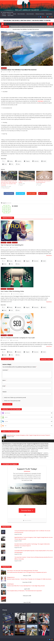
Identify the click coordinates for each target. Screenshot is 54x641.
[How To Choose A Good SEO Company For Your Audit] (27, 323)
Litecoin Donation (30, 14)
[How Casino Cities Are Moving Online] (27, 277)
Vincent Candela (15, 247)
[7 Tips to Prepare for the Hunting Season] (27, 175)
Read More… (49, 255)
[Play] (3, 441)
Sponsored (3, 68)
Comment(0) (17, 71)
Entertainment (10, 288)
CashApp (4, 15)
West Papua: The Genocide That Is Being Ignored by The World (22, 570)
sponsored (8, 203)
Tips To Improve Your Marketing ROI (12, 245)
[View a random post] (51, 24)
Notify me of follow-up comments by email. (15, 397)
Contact (9, 14)
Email (4, 386)
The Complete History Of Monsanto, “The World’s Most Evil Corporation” (24, 590)
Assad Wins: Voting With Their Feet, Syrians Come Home (47, 359)
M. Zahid (11, 71)
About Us (4, 14)
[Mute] (3, 452)
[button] (48, 24)
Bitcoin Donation (21, 14)
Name (4, 380)
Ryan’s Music (10, 15)
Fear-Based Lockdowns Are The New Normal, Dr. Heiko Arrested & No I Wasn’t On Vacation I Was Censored (9, 183)
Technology (3, 335)
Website (4, 391)
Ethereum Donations (40, 14)
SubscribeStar (49, 14)
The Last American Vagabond (18, 293)
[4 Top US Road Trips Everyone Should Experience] (44, 175)
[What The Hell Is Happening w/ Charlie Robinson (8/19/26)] (44, 630)
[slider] (4, 455)
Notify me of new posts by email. (12, 400)
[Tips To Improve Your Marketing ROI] (27, 231)
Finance (9, 242)
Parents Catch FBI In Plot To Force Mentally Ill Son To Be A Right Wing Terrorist (26, 586)
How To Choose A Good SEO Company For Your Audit (18, 338)
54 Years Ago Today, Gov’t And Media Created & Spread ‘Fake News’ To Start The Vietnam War (8, 359)
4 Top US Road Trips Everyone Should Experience (43, 181)
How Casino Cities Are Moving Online (12, 291)
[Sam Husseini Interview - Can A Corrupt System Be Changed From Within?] (20, 630)
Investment (3, 242)
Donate (14, 14)
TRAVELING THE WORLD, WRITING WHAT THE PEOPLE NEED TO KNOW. (27, 20)
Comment (5, 370)
